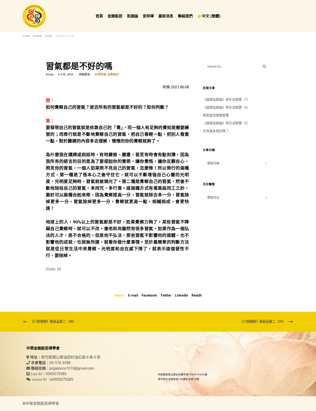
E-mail (133, 295)
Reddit (197, 295)
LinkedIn (181, 295)
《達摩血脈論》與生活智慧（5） (226, 123)
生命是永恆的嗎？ (216, 131)
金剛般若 (113, 74)
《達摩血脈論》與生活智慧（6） (226, 107)
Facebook (149, 295)
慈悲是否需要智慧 (216, 115)
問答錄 (102, 74)
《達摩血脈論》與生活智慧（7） (226, 99)
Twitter (165, 295)
